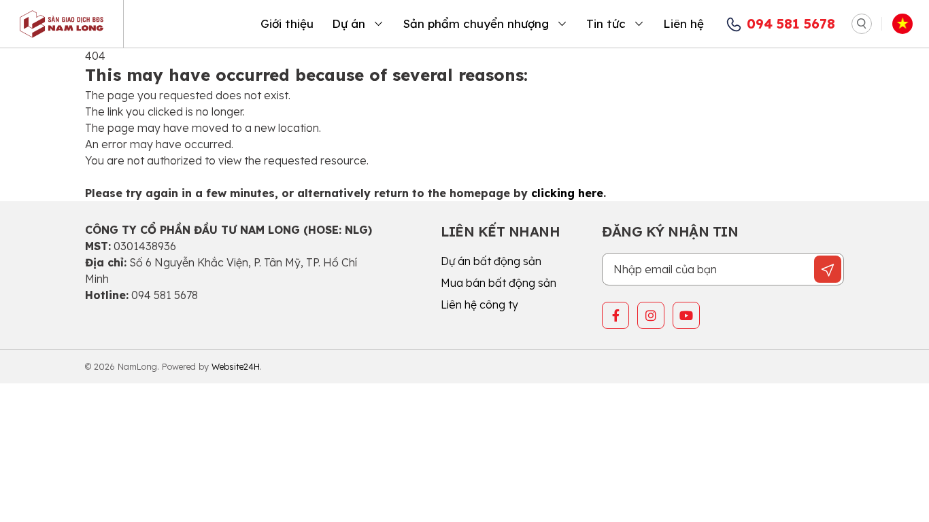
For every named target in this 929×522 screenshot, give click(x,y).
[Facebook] (615, 315)
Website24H (236, 366)
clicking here (567, 193)
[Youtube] (686, 315)
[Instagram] (650, 315)
